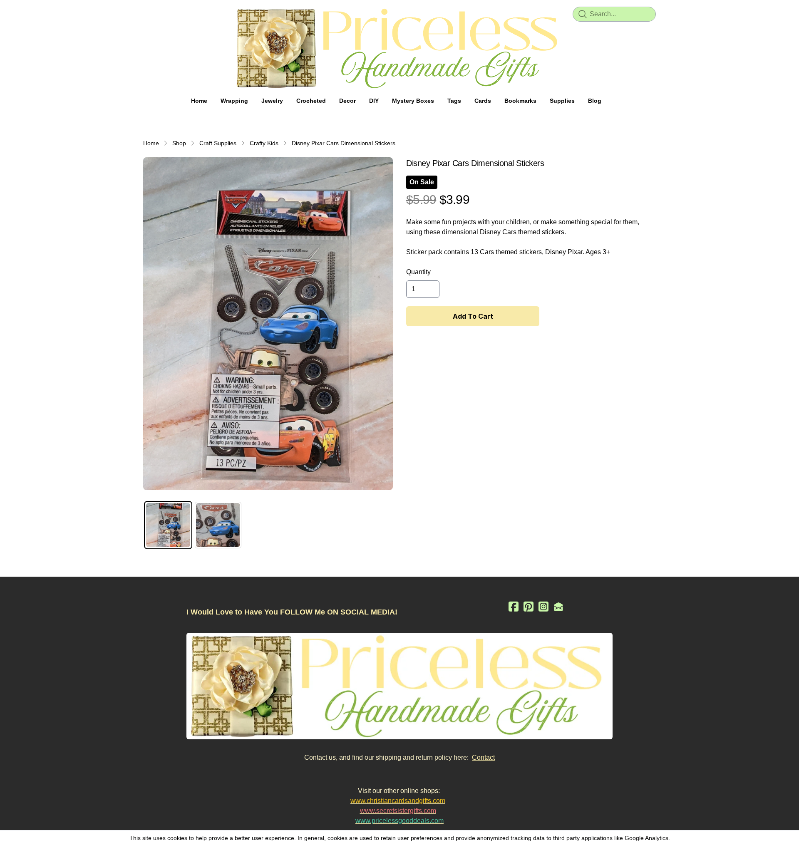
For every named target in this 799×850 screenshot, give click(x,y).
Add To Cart (473, 316)
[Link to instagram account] (543, 606)
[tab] (168, 525)
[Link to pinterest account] (528, 606)
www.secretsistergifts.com (398, 810)
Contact (483, 757)
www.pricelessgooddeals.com (399, 820)
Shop (179, 143)
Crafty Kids (264, 143)
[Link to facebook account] (514, 606)
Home (151, 143)
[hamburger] (149, 13)
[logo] (399, 48)
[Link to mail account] (558, 606)
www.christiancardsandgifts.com (397, 800)
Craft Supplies (217, 143)
